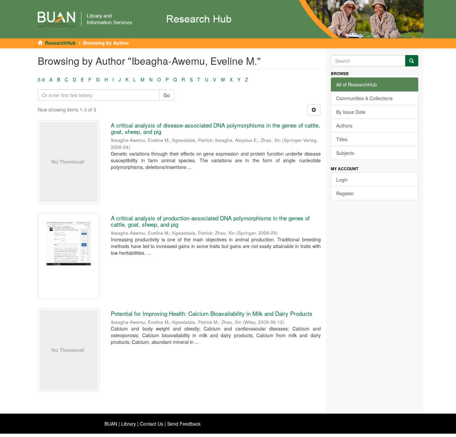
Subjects (345, 153)
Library (128, 423)
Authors (344, 125)
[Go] (411, 60)
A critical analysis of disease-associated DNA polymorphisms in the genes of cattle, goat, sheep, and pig (215, 128)
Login (342, 179)
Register (345, 193)
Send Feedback (184, 423)
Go (167, 95)
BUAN (110, 423)
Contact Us (151, 423)
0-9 (41, 79)
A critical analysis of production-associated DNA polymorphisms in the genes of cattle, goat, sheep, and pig (210, 221)
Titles (342, 139)
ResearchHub (60, 42)
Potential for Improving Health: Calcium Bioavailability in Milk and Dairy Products (211, 313)
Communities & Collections (364, 98)
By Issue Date (351, 111)
